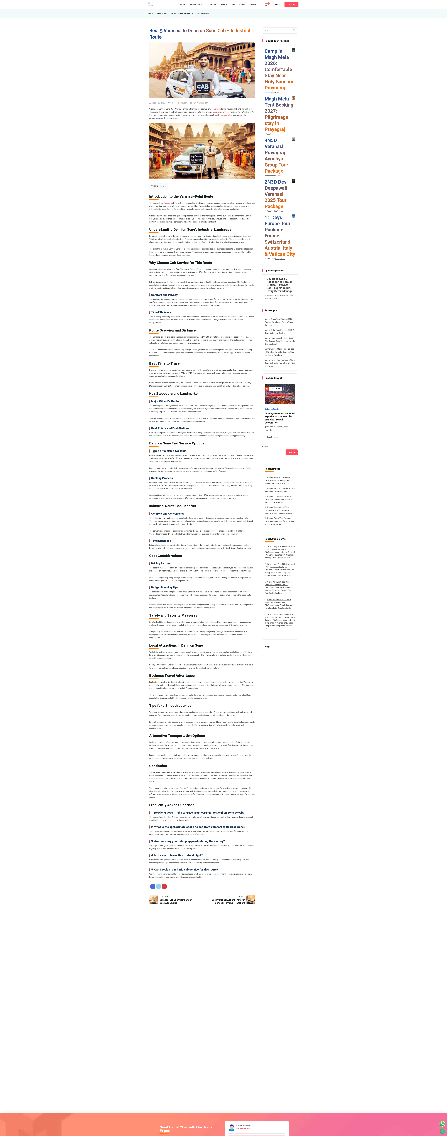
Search (265, 447)
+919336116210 (243, 1128)
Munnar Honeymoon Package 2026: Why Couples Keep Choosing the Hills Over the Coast (280, 341)
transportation (227, 115)
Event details (273, 437)
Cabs (233, 4)
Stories (158, 13)
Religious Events (272, 409)
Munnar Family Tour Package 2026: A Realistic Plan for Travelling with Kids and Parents (280, 363)
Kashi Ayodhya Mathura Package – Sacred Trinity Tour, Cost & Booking (279, 590)
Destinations (194, 4)
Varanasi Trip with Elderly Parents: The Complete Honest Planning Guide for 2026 (279, 573)
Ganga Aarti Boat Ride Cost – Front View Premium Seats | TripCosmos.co (278, 585)
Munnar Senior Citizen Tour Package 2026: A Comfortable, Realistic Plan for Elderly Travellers (279, 352)
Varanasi (217, 109)
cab (214, 112)
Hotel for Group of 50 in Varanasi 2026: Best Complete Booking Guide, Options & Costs (280, 555)
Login (277, 4)
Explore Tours (211, 4)
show (163, 186)
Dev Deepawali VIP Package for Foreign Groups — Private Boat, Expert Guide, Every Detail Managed (280, 285)
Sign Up (291, 4)
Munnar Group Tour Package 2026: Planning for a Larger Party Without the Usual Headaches (279, 322)
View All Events (271, 298)
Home (182, 4)
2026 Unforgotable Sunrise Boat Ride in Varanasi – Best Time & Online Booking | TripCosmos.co (280, 617)
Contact (252, 4)
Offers (242, 4)
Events (224, 4)
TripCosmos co (186, 103)
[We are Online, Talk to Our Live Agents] (442, 1124)
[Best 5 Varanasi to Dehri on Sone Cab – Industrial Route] (152, 886)
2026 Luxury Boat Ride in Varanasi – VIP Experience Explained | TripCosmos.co (280, 549)
